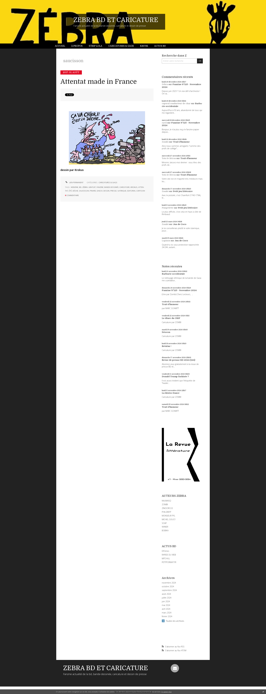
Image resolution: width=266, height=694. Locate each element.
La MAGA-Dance (170, 393)
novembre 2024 (169, 583)
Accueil (60, 46)
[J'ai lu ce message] (263, 692)
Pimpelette (167, 208)
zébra (85, 187)
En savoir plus (166, 692)
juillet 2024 (166, 597)
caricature (124, 187)
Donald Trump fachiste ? (175, 376)
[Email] (175, 668)
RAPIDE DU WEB (169, 554)
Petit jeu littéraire (183, 191)
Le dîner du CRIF (171, 318)
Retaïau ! (166, 346)
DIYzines (165, 551)
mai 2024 (166, 605)
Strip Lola (95, 46)
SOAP (164, 523)
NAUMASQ (166, 500)
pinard (93, 190)
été (70, 190)
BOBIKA (165, 530)
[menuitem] (61, 46)
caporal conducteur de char (176, 103)
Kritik (144, 46)
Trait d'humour (181, 142)
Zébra (165, 84)
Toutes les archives (175, 620)
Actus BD (160, 46)
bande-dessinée (111, 187)
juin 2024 (166, 601)
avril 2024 (166, 609)
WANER (165, 526)
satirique (121, 190)
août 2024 (166, 594)
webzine (74, 187)
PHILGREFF (166, 512)
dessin (106, 190)
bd (80, 187)
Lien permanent (76, 182)
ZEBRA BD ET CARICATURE (115, 20)
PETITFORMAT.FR (169, 562)
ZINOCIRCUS (167, 508)
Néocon (166, 332)
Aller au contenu (9, 2)
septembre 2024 (169, 590)
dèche (75, 190)
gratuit (92, 187)
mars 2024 (166, 612)
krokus (134, 187)
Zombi (165, 142)
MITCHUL (166, 558)
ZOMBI (165, 504)
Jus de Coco (179, 224)
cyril (164, 122)
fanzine (100, 187)
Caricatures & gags (121, 46)
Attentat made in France (98, 81)
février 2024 (167, 616)
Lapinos (166, 240)
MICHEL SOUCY (168, 519)
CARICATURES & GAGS (108, 182)
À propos (77, 46)
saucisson (84, 190)
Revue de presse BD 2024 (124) (178, 360)
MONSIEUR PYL (168, 515)
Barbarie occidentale (173, 274)
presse (113, 190)
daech (100, 190)
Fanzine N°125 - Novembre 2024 (179, 290)
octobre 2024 (168, 586)
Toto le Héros (169, 158)
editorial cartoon (136, 190)
